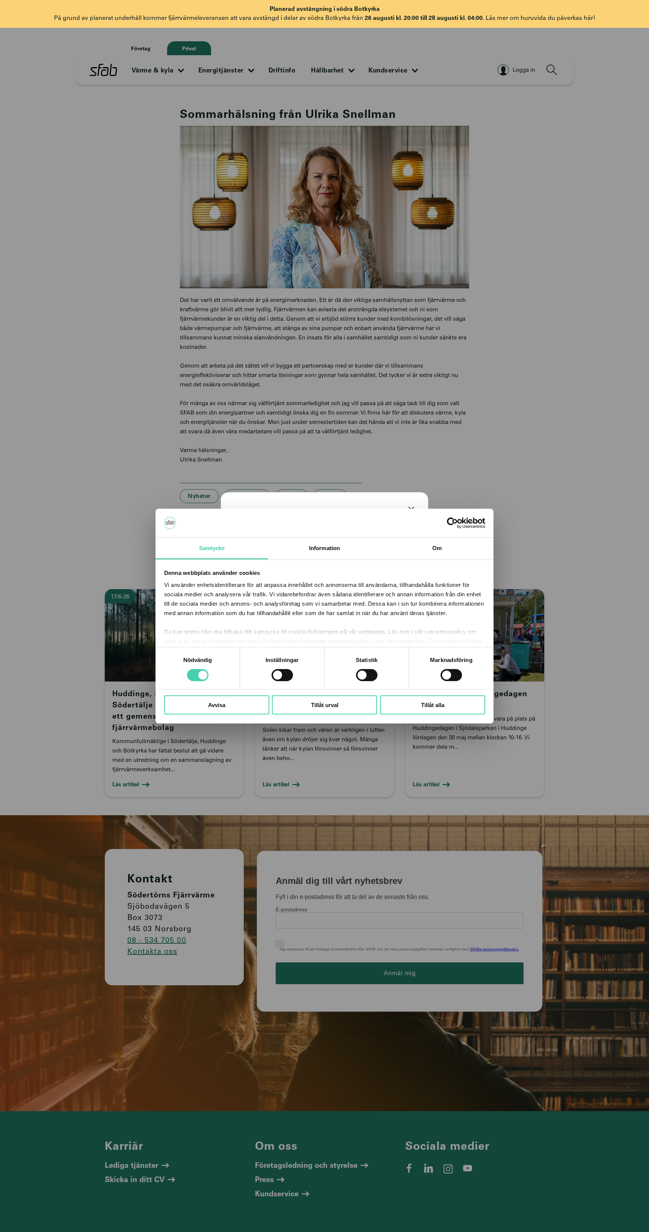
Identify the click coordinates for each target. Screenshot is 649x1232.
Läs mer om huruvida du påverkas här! (540, 18)
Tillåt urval (324, 705)
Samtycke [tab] (212, 548)
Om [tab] (437, 548)
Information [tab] (324, 548)
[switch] (282, 675)
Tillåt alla (432, 705)
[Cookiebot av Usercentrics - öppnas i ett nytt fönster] (452, 523)
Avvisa (216, 705)
